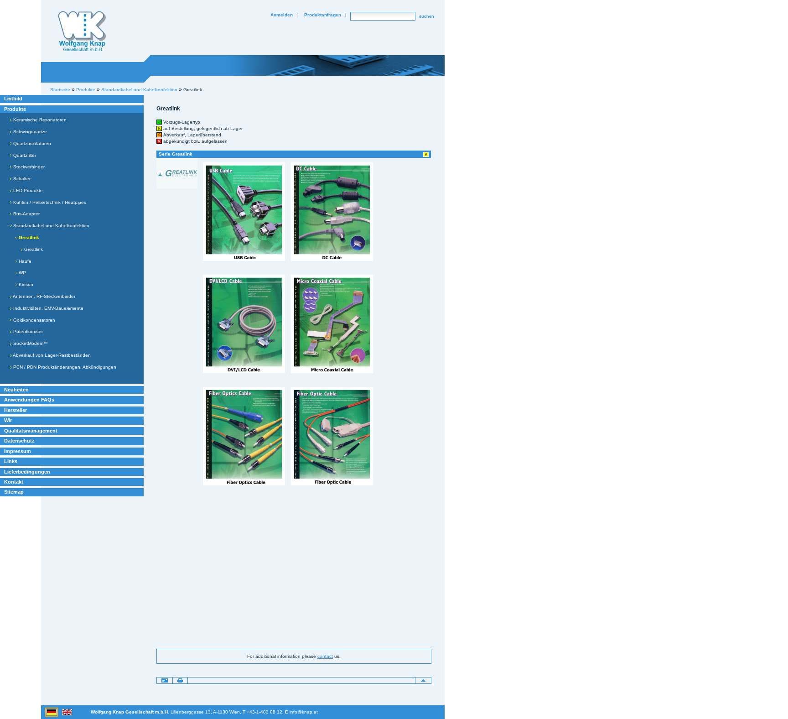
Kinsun (25, 284)
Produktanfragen (322, 14)
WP (21, 272)
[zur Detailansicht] (176, 172)
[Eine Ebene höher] (423, 680)
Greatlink (33, 249)
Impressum (17, 451)
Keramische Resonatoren (39, 119)
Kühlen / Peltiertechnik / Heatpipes (49, 202)
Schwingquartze (29, 131)
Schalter (21, 178)
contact (325, 656)
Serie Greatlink (175, 153)
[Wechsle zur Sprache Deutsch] (52, 711)
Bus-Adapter (26, 213)
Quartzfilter (24, 155)
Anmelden (281, 14)
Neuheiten (16, 389)
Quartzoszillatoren (31, 143)
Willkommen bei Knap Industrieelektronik (82, 31)
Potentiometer (27, 331)
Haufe (24, 261)
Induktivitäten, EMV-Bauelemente (47, 308)
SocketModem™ (30, 343)
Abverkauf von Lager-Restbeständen (51, 355)
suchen (426, 16)
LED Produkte (27, 190)
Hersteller (15, 410)
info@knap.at (304, 711)
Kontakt (13, 482)
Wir (8, 420)
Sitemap (14, 492)
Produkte (15, 109)
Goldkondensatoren (33, 320)
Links (10, 461)
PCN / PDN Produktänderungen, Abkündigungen (64, 367)
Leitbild (13, 98)
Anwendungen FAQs (29, 399)
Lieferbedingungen (27, 471)
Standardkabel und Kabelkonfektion (50, 225)
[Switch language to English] (67, 711)
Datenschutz (19, 440)
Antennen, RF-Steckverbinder (43, 296)
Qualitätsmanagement (30, 430)
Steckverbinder (28, 166)
